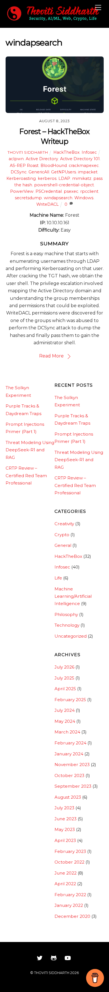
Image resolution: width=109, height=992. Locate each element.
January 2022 (68, 905)
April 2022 (65, 883)
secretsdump (28, 197)
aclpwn (16, 158)
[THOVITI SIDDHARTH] (53, 20)
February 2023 (70, 851)
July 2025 (64, 678)
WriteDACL (47, 204)
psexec (71, 191)
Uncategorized (70, 636)
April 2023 (65, 840)
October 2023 (69, 775)
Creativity (64, 523)
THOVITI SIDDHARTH (51, 973)
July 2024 (64, 710)
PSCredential (48, 191)
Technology (66, 625)
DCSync (19, 172)
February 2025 (70, 699)
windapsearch (58, 197)
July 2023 (64, 807)
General (62, 545)
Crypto (61, 534)
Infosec (89, 152)
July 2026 (64, 667)
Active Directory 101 (80, 158)
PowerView (22, 191)
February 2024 (70, 743)
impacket (88, 172)
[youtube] (67, 957)
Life (58, 578)
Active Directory (42, 158)
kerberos (47, 178)
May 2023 (64, 829)
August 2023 (67, 797)
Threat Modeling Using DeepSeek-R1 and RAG (30, 450)
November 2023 (72, 764)
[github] (53, 957)
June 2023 (65, 818)
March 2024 (67, 732)
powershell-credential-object (64, 184)
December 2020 (72, 916)
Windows (83, 197)
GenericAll (39, 172)
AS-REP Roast (24, 165)
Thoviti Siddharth (28, 152)
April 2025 (65, 688)
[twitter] (39, 957)
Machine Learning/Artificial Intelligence (73, 596)
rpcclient (89, 191)
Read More (51, 356)
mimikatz (81, 178)
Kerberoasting (21, 178)
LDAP (64, 178)
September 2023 (72, 786)
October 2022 (69, 862)
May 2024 (64, 721)
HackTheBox (66, 152)
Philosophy (66, 614)
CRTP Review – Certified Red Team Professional (26, 475)
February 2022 (70, 894)
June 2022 (65, 873)
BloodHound (54, 165)
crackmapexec (84, 165)
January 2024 (68, 754)
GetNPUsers (63, 172)
